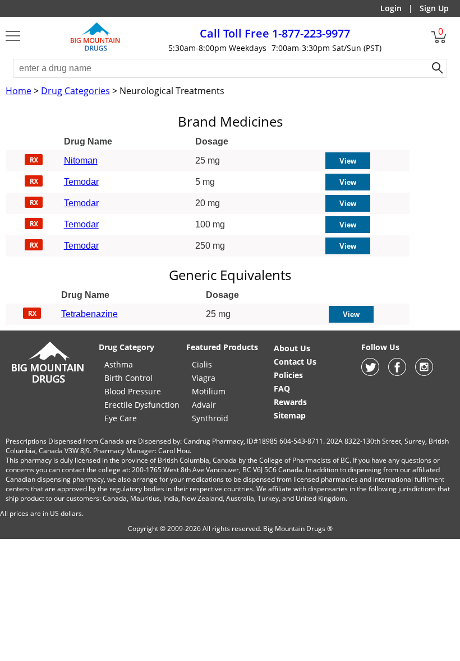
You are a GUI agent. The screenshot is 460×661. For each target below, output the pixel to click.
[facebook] (397, 372)
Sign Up (434, 8)
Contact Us (295, 361)
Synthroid (210, 418)
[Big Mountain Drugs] (95, 49)
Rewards (290, 402)
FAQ (282, 388)
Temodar (81, 182)
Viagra (203, 378)
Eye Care (120, 418)
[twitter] (370, 372)
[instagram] (424, 372)
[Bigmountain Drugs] (48, 382)
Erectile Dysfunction (142, 404)
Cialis (202, 364)
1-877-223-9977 (275, 33)
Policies (288, 375)
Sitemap (290, 415)
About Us (292, 348)
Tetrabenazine (89, 314)
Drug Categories (75, 91)
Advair (204, 404)
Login (391, 8)
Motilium (209, 391)
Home (18, 91)
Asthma (118, 364)
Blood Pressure (132, 391)
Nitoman (81, 160)
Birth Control (128, 378)
